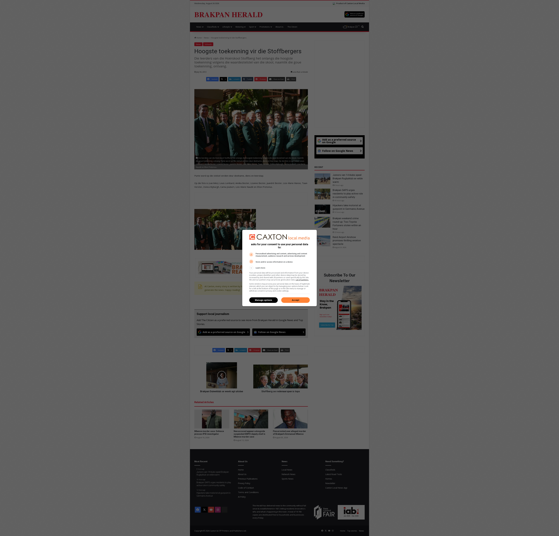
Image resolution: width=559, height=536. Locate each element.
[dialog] (279, 268)
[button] (279, 268)
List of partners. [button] (302, 280)
